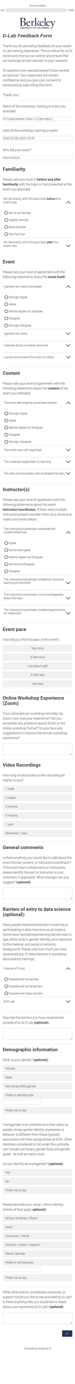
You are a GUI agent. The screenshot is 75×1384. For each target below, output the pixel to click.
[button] (37, 201)
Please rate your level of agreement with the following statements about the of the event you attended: (35, 382)
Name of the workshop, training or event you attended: (34, 108)
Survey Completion (37, 6)
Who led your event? (17, 150)
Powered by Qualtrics (36, 1348)
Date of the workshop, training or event (30, 130)
